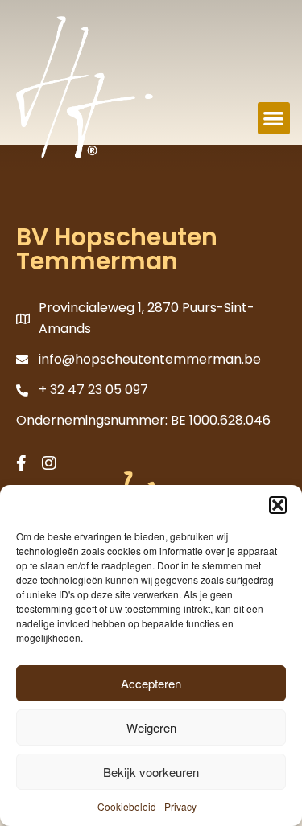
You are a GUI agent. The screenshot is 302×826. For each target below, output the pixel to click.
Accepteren (151, 683)
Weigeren (151, 727)
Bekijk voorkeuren (151, 771)
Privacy (180, 806)
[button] (278, 505)
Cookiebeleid (126, 806)
